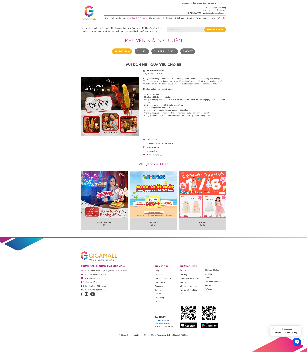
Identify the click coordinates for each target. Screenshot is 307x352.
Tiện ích (190, 18)
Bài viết (188, 51)
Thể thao (208, 289)
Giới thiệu (120, 18)
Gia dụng (208, 274)
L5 (161, 155)
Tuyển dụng (201, 18)
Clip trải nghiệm (165, 51)
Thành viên (179, 18)
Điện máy (183, 275)
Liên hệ (212, 18)
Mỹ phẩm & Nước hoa (188, 286)
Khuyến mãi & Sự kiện (137, 18)
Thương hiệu (154, 18)
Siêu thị (208, 285)
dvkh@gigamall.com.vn (93, 278)
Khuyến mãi (122, 51)
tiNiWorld (153, 222)
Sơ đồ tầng (167, 18)
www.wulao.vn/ (153, 147)
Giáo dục (183, 282)
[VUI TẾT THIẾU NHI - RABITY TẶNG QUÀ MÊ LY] (202, 194)
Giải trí (207, 278)
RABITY (202, 222)
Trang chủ (109, 18)
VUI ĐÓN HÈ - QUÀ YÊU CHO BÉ (153, 65)
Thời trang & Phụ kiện (188, 290)
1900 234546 (152, 139)
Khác (182, 294)
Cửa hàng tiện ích (212, 270)
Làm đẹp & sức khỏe (213, 281)
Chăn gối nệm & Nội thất (189, 278)
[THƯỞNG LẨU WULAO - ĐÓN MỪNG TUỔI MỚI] (104, 194)
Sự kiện (142, 51)
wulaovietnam (152, 151)
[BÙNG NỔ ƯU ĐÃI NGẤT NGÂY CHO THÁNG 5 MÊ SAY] (153, 194)
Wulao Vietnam (104, 222)
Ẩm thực (183, 271)
